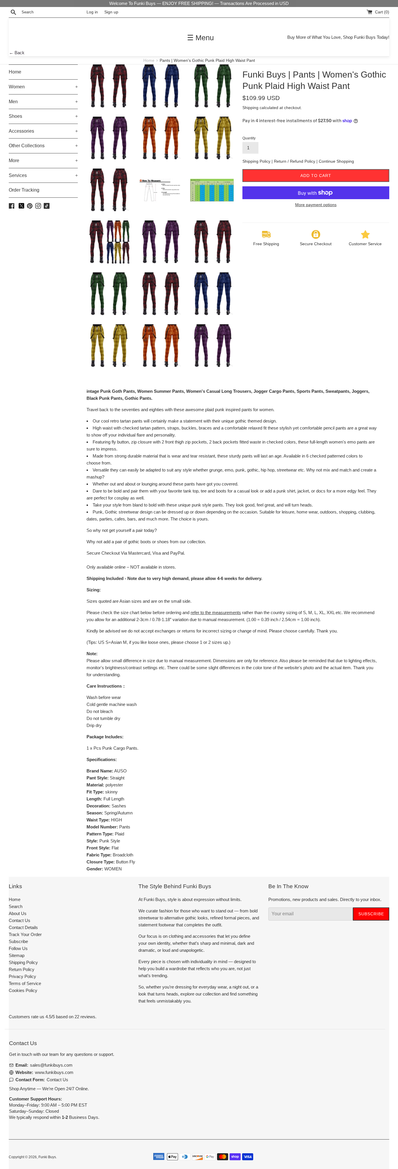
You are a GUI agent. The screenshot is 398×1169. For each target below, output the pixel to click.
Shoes (43, 116)
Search (15, 906)
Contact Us (19, 920)
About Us (18, 913)
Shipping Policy (257, 161)
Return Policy (21, 969)
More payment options (316, 204)
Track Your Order (25, 934)
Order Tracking (24, 189)
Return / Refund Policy (295, 161)
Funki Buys (47, 1157)
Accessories (43, 131)
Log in (92, 12)
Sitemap (16, 955)
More (43, 160)
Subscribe (18, 941)
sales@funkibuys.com (51, 1065)
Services (43, 175)
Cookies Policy (23, 990)
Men (43, 101)
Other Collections (43, 145)
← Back (16, 52)
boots (145, 541)
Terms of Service (25, 983)
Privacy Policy (22, 976)
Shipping (250, 107)
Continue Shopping (336, 161)
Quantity (249, 138)
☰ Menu (200, 38)
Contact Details (23, 927)
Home (149, 60)
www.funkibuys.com (54, 1072)
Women (43, 86)
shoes (163, 541)
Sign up (111, 12)
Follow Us (18, 948)
